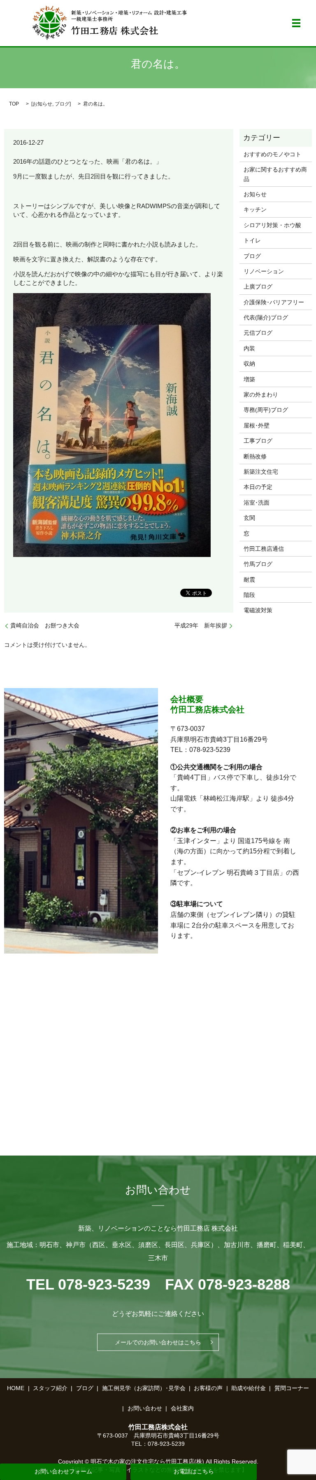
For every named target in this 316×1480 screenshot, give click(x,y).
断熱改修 (255, 456)
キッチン (255, 209)
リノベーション (264, 271)
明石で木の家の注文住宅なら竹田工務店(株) (147, 1461)
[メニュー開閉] (296, 23)
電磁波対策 (258, 610)
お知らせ (42, 104)
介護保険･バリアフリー (274, 302)
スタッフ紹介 (50, 1388)
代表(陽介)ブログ (266, 317)
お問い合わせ (145, 1408)
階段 (249, 595)
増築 (249, 379)
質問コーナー (291, 1388)
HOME (15, 1388)
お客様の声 (208, 1388)
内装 (249, 348)
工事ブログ (258, 440)
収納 (249, 363)
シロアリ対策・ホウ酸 (272, 225)
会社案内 (182, 1408)
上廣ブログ (258, 286)
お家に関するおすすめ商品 (275, 174)
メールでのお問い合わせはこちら (158, 1342)
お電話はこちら (194, 1471)
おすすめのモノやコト (272, 154)
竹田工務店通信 (264, 548)
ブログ (62, 104)
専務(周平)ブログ (266, 409)
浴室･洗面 (257, 502)
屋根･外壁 (257, 425)
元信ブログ (258, 332)
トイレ (252, 240)
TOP (14, 104)
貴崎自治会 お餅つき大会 (44, 625)
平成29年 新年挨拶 (200, 625)
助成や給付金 (248, 1388)
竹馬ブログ (258, 564)
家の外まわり (261, 394)
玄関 (249, 517)
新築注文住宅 (261, 471)
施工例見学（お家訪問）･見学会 (144, 1388)
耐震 (249, 579)
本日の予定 (258, 487)
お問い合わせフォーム (63, 1471)
